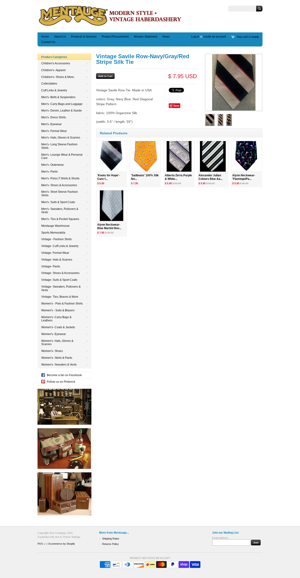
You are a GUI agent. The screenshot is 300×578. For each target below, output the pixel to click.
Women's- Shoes (52, 351)
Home (45, 36)
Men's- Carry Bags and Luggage (61, 104)
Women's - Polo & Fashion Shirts (62, 303)
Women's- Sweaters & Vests (59, 364)
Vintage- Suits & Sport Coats (59, 279)
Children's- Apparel (53, 70)
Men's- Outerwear (52, 164)
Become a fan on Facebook (64, 375)
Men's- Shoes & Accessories (59, 185)
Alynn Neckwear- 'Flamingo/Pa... (243, 177)
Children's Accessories (55, 63)
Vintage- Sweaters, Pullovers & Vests (61, 288)
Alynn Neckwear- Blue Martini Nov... (109, 226)
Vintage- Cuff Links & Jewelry (60, 246)
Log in (195, 36)
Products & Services (84, 36)
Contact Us (48, 42)
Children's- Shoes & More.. (58, 77)
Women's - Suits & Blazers (58, 310)
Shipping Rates (110, 538)
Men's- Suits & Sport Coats (58, 202)
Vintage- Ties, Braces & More (59, 296)
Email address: (220, 537)
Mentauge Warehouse (55, 225)
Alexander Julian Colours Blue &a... (210, 177)
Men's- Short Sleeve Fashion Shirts (59, 193)
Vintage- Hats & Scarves (56, 259)
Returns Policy (110, 544)
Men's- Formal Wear (54, 131)
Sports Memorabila (53, 232)
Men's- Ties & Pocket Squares (60, 219)
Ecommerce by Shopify (62, 543)
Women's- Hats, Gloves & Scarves (57, 342)
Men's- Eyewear (51, 124)
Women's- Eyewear (53, 334)
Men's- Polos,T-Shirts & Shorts (60, 178)
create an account (214, 36)
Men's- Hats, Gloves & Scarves (60, 137)
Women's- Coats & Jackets (58, 327)
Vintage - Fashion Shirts (56, 239)
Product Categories (54, 57)
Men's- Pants (49, 171)
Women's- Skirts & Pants (56, 357)
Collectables (49, 83)
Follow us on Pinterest (61, 381)
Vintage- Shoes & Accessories (60, 273)
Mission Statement (145, 36)
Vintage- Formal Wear (55, 252)
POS (40, 543)
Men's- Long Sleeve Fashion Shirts (59, 146)
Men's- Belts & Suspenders (58, 97)
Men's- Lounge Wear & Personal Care (61, 156)
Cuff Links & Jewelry (54, 90)
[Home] (110, 25)
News (166, 36)
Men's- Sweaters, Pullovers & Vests (59, 210)
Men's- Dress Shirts (53, 117)
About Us (60, 36)
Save (176, 105)
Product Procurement (115, 36)
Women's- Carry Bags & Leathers (56, 319)
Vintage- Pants (50, 266)
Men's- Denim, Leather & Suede (61, 110)
